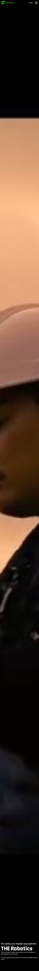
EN (31, 3)
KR (29, 3)
